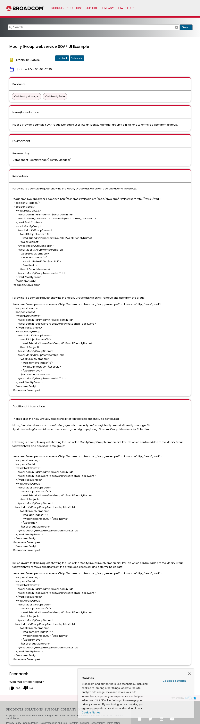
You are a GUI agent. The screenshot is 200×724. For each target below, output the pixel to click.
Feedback (62, 58)
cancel (177, 27)
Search (186, 27)
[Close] (189, 673)
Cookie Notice (91, 712)
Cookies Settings (174, 680)
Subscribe (77, 58)
